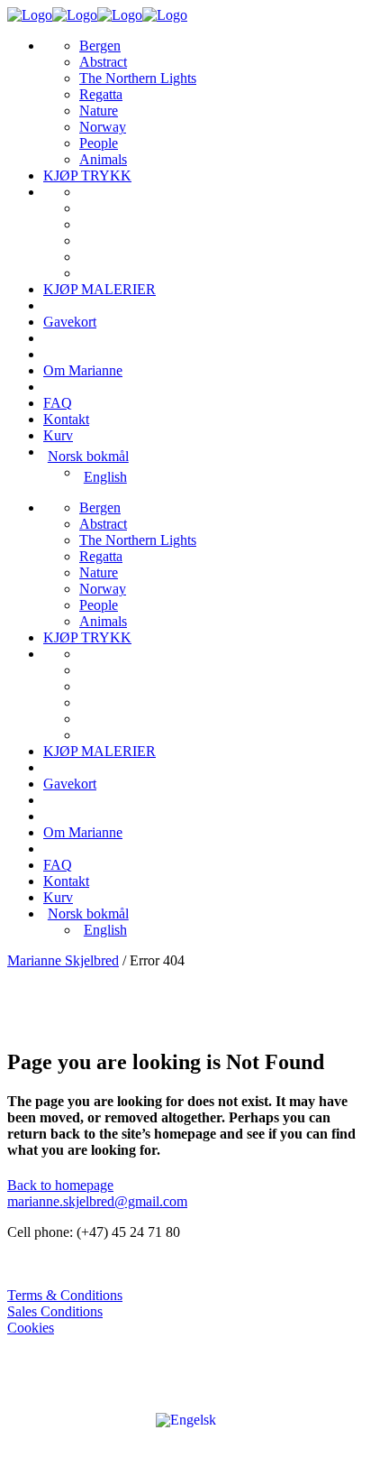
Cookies (30, 1327)
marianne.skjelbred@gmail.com (97, 1201)
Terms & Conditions (64, 1295)
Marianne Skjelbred (63, 960)
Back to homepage (60, 1185)
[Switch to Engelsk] (186, 1419)
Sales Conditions (55, 1311)
